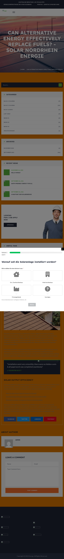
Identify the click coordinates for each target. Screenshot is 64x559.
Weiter (32, 305)
